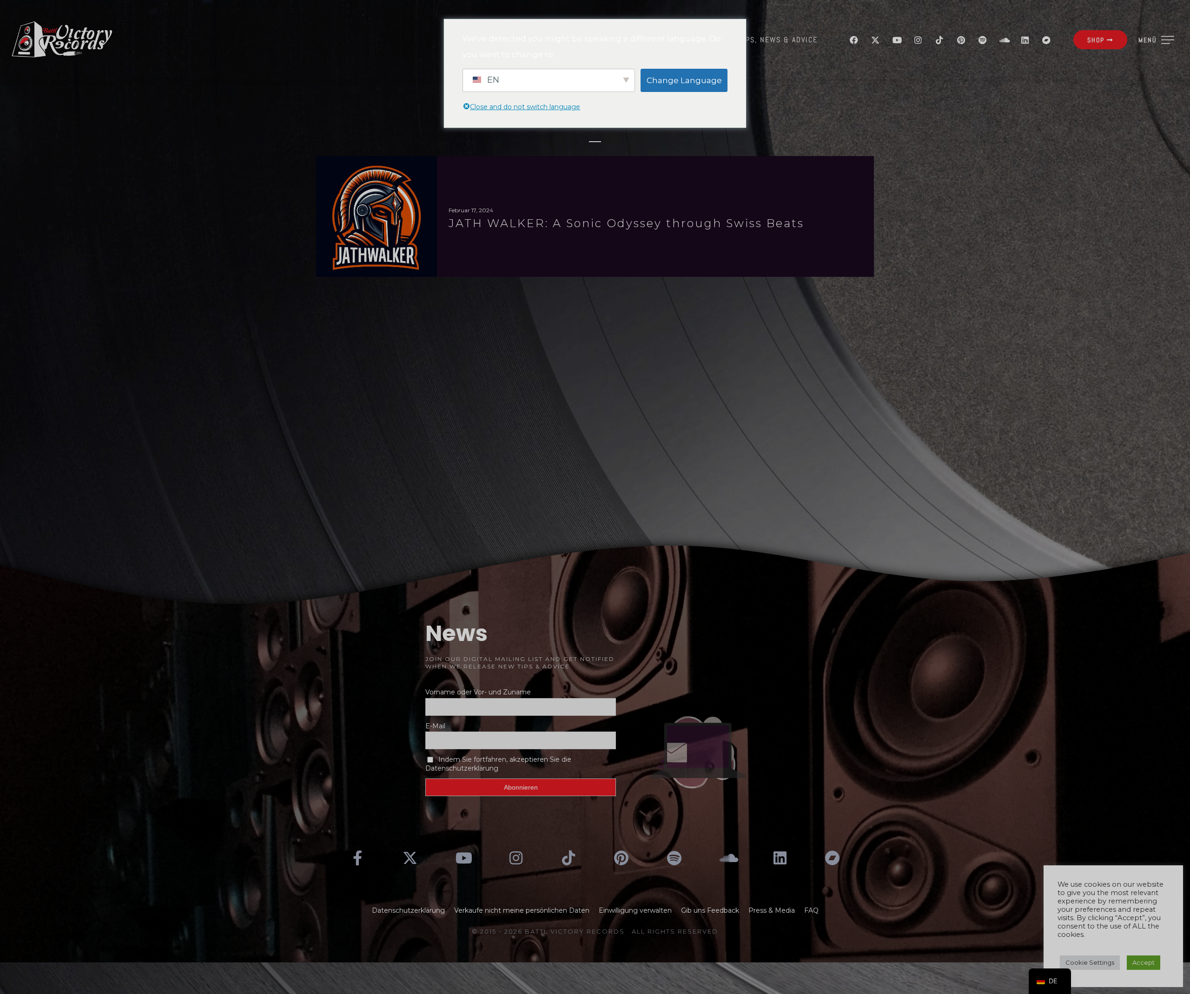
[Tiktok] (939, 40)
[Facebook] (854, 40)
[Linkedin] (1025, 40)
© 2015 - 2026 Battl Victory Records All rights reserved (595, 931)
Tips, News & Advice (778, 40)
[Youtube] (896, 40)
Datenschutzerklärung (408, 910)
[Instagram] (918, 40)
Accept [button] (1143, 962)
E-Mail (435, 726)
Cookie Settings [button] (1089, 962)
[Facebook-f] (357, 858)
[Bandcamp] (1046, 40)
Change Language (684, 80)
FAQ (811, 910)
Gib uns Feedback (710, 910)
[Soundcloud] (1003, 40)
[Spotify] (982, 40)
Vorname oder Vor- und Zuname (478, 692)
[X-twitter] (875, 40)
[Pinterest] (960, 40)
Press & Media (771, 910)
